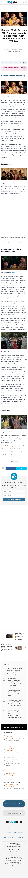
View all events (19, 727)
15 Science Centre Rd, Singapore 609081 (15, 788)
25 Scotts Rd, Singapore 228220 (13, 777)
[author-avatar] (14, 45)
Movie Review (14, 461)
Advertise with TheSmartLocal (14, 804)
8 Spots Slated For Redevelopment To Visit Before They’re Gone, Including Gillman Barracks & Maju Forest (15, 713)
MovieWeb (12, 97)
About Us (13, 828)
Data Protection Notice (9, 837)
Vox (10, 351)
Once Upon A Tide (8, 732)
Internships (8, 832)
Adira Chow (7, 49)
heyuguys (12, 183)
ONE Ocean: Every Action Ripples (12, 782)
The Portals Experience (9, 771)
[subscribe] (20, 813)
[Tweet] (21, 468)
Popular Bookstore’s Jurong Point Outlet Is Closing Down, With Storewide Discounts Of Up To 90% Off (14, 682)
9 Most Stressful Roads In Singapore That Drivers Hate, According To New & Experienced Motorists (15, 702)
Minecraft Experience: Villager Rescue (13, 746)
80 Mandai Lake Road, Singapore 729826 (15, 752)
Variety (11, 432)
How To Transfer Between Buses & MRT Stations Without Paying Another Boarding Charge (14, 671)
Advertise (7, 828)
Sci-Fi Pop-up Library (9, 757)
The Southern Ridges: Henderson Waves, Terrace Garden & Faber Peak (15, 692)
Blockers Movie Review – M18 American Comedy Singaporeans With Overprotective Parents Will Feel (14, 36)
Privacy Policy (20, 837)
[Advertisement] (14, 569)
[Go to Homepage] (11, 2)
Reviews (21, 49)
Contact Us (20, 828)
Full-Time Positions (17, 832)
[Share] (11, 468)
